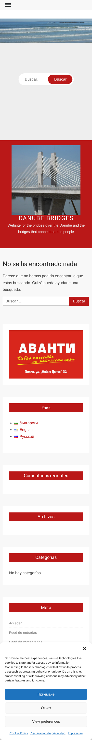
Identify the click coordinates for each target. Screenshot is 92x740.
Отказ (46, 708)
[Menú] (8, 5)
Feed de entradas (23, 632)
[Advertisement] (46, 91)
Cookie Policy (19, 733)
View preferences (46, 721)
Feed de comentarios (25, 642)
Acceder (15, 623)
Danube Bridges (46, 218)
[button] (84, 648)
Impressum (75, 733)
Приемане (46, 694)
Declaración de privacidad (48, 733)
